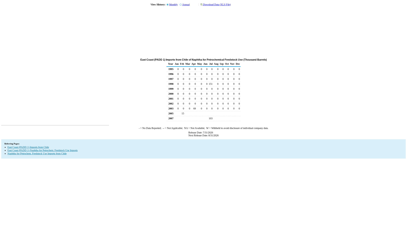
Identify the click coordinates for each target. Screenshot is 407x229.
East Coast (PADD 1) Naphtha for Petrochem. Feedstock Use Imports (42, 150)
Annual (186, 4)
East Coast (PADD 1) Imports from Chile (28, 147)
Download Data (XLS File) (217, 4)
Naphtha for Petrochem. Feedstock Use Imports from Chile (37, 153)
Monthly (173, 4)
